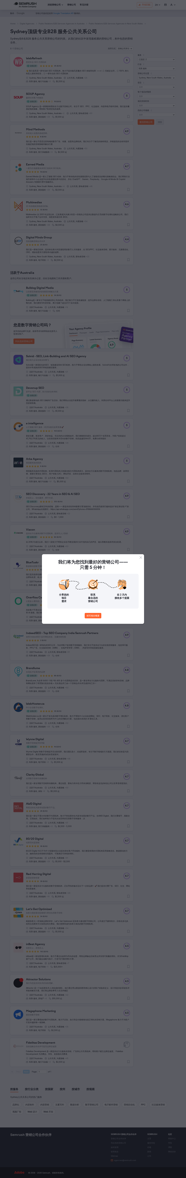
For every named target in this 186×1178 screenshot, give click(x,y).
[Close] (141, 557)
